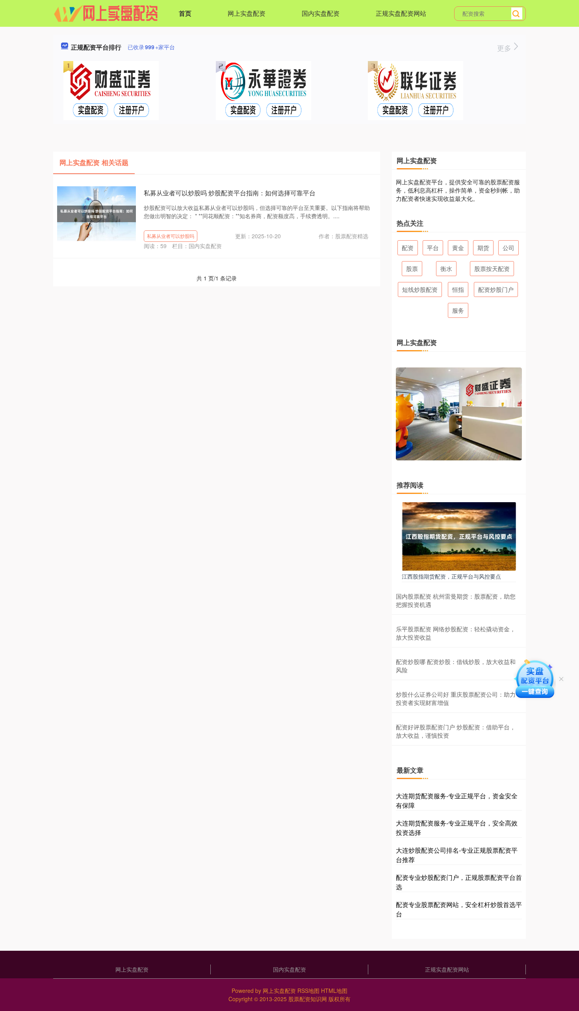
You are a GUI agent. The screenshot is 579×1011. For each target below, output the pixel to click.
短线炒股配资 (420, 289)
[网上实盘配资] (106, 13)
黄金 (458, 247)
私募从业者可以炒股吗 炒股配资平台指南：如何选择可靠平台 (229, 192)
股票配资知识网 (307, 999)
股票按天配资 (492, 268)
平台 (433, 247)
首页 (185, 13)
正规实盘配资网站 (401, 13)
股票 (412, 268)
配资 (408, 247)
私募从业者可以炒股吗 (170, 235)
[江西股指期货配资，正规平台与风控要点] (459, 536)
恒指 (458, 289)
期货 (483, 247)
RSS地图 (308, 990)
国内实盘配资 (321, 13)
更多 (505, 48)
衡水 (446, 268)
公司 (508, 247)
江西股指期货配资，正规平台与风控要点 (451, 576)
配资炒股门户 (496, 289)
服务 (458, 310)
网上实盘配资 (246, 13)
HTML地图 (334, 990)
